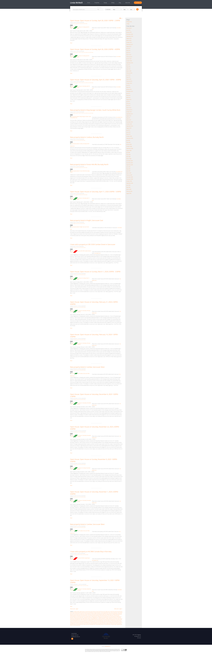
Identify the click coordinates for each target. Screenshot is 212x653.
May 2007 (128, 169)
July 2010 (128, 130)
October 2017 (129, 42)
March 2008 (128, 158)
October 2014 (129, 83)
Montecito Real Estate (101, 619)
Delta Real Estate (115, 613)
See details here (119, 117)
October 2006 (129, 181)
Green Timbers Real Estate (87, 616)
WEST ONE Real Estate (80, 624)
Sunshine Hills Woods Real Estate (110, 622)
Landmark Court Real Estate (101, 618)
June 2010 (128, 132)
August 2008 (128, 150)
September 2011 (129, 113)
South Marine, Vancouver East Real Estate (89, 621)
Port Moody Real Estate (113, 620)
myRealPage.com (107, 646)
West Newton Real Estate (73, 624)
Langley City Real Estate (109, 618)
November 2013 (129, 91)
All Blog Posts (129, 21)
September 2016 (129, 62)
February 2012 (129, 109)
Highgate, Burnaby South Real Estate (104, 617)
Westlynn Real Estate (86, 624)
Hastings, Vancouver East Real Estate (78, 617)
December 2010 (129, 122)
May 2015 (128, 77)
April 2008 (128, 156)
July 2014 (128, 85)
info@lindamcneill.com (75, 636)
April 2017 (128, 52)
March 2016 (128, 71)
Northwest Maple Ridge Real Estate (75, 620)
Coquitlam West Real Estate (76, 613)
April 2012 (128, 105)
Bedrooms (125, 7)
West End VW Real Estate (107, 623)
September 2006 (129, 183)
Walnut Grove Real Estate (90, 623)
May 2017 (128, 50)
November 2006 (129, 179)
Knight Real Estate (85, 618)
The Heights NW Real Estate (118, 622)
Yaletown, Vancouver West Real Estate (75, 625)
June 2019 (128, 30)
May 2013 (128, 95)
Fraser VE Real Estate (110, 615)
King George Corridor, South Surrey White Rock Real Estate (83, 52)
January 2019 (129, 32)
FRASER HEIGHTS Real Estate (103, 615)
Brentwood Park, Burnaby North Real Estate (76, 612)
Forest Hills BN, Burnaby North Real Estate (80, 23)
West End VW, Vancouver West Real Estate (116, 623)
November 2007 (129, 162)
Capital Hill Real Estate (114, 612)
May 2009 (128, 142)
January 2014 (129, 89)
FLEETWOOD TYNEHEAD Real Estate (117, 614)
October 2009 (129, 136)
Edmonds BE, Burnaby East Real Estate (97, 614)
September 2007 (129, 164)
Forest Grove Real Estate (84, 615)
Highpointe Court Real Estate (113, 617)
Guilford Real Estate (100, 616)
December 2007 (129, 160)
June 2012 (128, 103)
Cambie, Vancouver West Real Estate (79, 247)
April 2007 (128, 171)
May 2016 (128, 67)
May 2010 (128, 134)
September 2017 (129, 44)
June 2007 (128, 166)
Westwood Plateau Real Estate (100, 624)
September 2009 (129, 138)
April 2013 (128, 97)
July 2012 (128, 101)
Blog (120, 2)
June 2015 (128, 75)
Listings (127, 23)
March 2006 (128, 189)
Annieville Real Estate (88, 611)
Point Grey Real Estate (107, 620)
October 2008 (129, 146)
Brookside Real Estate (85, 612)
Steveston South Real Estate (107, 621)
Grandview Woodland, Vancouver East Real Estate (76, 616)
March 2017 (128, 54)
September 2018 (129, 36)
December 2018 (129, 34)
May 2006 (128, 187)
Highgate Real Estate (95, 617)
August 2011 (128, 115)
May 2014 (128, 87)
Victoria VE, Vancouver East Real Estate (81, 623)
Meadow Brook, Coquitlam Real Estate (86, 619)
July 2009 (128, 140)
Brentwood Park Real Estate (118, 611)
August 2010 (128, 128)
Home (88, 2)
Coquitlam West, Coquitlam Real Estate (85, 613)
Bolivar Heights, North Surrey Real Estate (109, 611)
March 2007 (128, 173)
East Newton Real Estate (88, 614)
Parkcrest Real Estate (90, 620)
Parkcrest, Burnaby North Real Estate (98, 620)
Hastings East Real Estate (106, 616)
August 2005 (128, 193)
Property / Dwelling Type (116, 7)
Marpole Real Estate (77, 619)
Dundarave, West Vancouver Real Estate (79, 614)
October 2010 (129, 124)
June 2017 (128, 48)
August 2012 (128, 99)
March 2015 (128, 79)
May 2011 (128, 118)
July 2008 (128, 152)
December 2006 (129, 177)
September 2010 (129, 126)
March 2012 (128, 107)
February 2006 (129, 191)
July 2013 (128, 93)
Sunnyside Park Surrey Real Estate (84, 622)
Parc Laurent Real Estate (83, 620)
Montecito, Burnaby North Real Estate (110, 619)
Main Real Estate (115, 618)
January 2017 (129, 58)
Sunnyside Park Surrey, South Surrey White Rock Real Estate (97, 622)
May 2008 (128, 154)
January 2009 (129, 144)
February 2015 (129, 81)
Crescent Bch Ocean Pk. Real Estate (96, 613)
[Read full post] (80, 27)
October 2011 (129, 111)
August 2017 (128, 46)
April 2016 (128, 69)
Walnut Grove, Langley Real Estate (98, 623)
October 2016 (129, 60)
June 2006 (128, 185)
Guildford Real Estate (94, 616)
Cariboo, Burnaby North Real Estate (79, 140)
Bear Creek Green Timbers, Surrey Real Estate (97, 611)
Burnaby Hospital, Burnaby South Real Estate (80, 554)
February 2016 (129, 73)
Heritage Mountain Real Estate (88, 617)
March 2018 (128, 40)
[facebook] (72, 639)
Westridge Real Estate (93, 624)
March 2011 (128, 120)
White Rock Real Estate (107, 624)
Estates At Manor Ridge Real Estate (107, 614)
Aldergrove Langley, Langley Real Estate (79, 611)
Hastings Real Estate (113, 616)
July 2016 (128, 64)
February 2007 (129, 175)
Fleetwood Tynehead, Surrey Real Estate (75, 615)
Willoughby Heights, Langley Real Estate (116, 624)
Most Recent (129, 28)
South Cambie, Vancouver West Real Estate (78, 621)
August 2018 (128, 38)
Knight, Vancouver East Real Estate (79, 223)
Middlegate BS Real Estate (94, 619)
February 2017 (129, 56)
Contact (138, 2)
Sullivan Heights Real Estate (115, 621)
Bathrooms (131, 7)
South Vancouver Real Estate (99, 621)
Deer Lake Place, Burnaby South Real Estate (107, 613)
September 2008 (129, 148)
